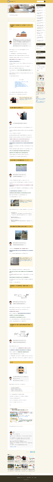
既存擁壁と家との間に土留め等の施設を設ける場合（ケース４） (21, 86)
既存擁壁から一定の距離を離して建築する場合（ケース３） (21, 85)
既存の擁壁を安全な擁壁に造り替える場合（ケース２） (20, 84)
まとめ (15, 87)
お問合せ (43, 93)
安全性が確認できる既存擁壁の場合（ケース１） (20, 83)
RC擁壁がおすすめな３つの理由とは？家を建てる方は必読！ (26, 261)
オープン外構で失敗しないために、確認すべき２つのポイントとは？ (31, 462)
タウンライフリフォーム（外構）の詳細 (23, 416)
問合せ (32, 477)
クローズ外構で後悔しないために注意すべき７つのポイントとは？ (18, 470)
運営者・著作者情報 (29, 477)
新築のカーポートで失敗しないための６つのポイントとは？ (31, 470)
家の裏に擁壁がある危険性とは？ (18, 82)
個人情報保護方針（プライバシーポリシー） (21, 477)
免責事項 (35, 477)
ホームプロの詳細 (20, 418)
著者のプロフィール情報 (13, 446)
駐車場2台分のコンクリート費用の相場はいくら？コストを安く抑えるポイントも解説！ (40, 99)
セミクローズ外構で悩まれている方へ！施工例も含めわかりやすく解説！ (11, 470)
